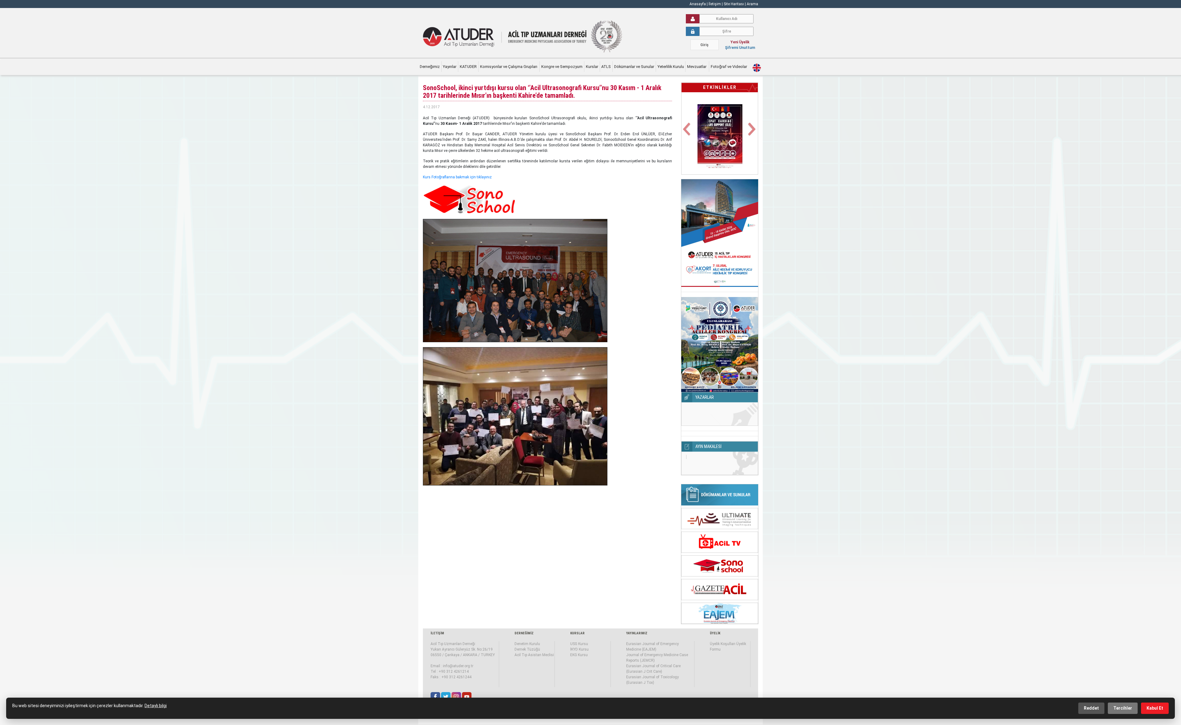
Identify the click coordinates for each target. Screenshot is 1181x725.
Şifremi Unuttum (740, 48)
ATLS (606, 66)
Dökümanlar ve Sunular (634, 66)
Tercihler (1122, 708)
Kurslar (592, 66)
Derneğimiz (430, 66)
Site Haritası (734, 4)
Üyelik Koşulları (722, 644)
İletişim (715, 4)
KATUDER (468, 66)
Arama (752, 4)
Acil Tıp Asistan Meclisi (534, 655)
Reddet (1091, 708)
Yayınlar (449, 66)
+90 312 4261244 (456, 677)
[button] (687, 132)
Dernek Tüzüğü (527, 649)
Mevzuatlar (697, 66)
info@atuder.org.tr (458, 666)
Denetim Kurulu (527, 644)
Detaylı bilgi (156, 705)
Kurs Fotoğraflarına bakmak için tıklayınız (457, 177)
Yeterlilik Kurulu (671, 66)
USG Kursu (579, 644)
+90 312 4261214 (454, 671)
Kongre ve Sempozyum (562, 66)
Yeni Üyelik (740, 42)
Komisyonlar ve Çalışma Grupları (509, 66)
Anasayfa (698, 4)
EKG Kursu (579, 655)
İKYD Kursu (579, 649)
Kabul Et (1155, 708)
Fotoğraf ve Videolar (729, 66)
